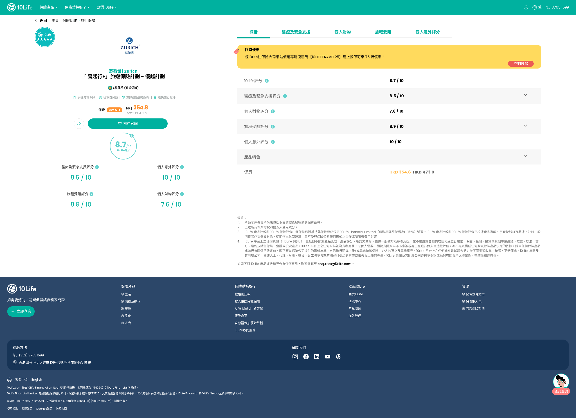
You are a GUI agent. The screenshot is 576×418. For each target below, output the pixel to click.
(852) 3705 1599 (31, 355)
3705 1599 (560, 7)
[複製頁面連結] (79, 123)
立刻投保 (521, 63)
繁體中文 (21, 379)
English (37, 379)
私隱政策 (27, 409)
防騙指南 (61, 409)
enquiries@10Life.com (334, 264)
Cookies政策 (44, 409)
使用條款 (12, 409)
